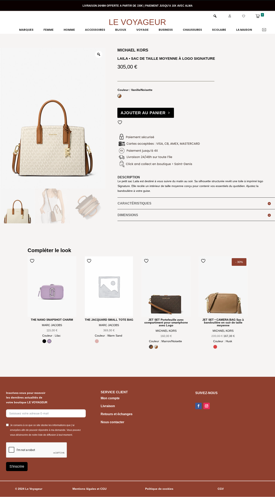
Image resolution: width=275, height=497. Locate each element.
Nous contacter (112, 422)
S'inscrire (16, 466)
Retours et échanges (116, 414)
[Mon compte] (225, 16)
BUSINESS (166, 30)
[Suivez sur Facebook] (198, 406)
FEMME (48, 30)
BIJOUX (120, 30)
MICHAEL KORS (166, 330)
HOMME (69, 30)
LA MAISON (244, 30)
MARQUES (26, 30)
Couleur (135, 89)
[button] (215, 16)
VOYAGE (142, 30)
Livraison (108, 406)
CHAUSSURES (192, 30)
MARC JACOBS (52, 325)
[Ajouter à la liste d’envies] (120, 122)
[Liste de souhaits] (239, 16)
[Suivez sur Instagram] (206, 406)
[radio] (119, 96)
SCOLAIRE (219, 30)
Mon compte (110, 398)
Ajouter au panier (143, 113)
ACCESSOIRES (95, 30)
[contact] (259, 30)
